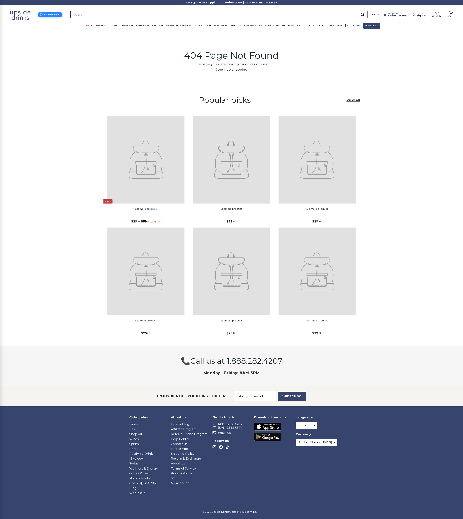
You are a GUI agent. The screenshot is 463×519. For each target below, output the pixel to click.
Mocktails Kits (139, 478)
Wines (126, 25)
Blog (356, 25)
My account (180, 483)
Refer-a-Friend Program (189, 434)
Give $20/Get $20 (338, 25)
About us (178, 463)
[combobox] (219, 14)
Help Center (180, 439)
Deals (88, 25)
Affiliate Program (184, 429)
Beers (156, 25)
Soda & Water (275, 25)
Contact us (179, 444)
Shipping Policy (182, 453)
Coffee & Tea (253, 25)
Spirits (141, 25)
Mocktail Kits (313, 25)
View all (353, 100)
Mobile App (179, 449)
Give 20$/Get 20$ (142, 483)
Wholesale (371, 26)
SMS (174, 478)
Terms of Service (183, 468)
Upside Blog (180, 424)
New (132, 429)
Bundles (294, 25)
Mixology (201, 25)
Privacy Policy (181, 473)
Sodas (133, 463)
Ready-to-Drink (177, 25)
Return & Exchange (186, 458)
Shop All (102, 25)
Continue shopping (231, 69)
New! (114, 25)
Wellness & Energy (227, 25)
